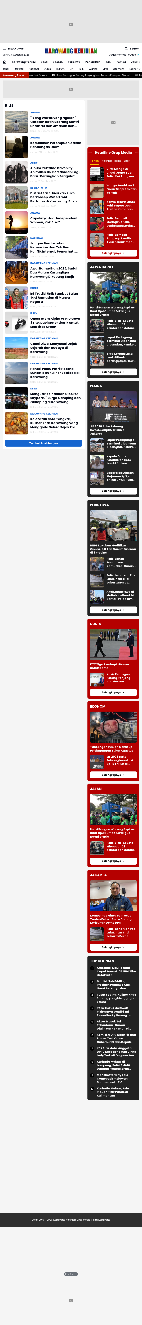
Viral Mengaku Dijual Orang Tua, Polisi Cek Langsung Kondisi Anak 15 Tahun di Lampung (121, 172)
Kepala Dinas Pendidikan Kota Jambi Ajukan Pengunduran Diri (119, 460)
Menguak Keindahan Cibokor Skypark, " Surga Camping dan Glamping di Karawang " (55, 398)
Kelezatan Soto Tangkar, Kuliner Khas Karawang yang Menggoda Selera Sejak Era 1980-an (54, 423)
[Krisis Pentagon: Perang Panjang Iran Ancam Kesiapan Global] (97, 679)
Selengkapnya (111, 253)
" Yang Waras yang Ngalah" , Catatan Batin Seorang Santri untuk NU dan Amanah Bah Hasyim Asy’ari (54, 122)
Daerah (58, 62)
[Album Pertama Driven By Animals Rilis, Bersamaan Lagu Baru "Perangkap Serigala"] (16, 172)
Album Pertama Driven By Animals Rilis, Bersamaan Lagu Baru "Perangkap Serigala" (55, 172)
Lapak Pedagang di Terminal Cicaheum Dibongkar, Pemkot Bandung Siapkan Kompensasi (121, 341)
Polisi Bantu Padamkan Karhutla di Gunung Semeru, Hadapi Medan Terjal (121, 562)
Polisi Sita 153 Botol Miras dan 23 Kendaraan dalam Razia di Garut (120, 324)
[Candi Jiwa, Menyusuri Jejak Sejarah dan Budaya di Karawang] (16, 348)
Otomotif (118, 69)
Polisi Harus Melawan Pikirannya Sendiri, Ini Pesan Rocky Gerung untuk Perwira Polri (116, 1011)
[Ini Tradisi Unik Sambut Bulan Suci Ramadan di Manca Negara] (16, 297)
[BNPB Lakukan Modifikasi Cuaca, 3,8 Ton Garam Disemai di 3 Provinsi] (113, 525)
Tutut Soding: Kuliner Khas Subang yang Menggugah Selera (116, 998)
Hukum (60, 69)
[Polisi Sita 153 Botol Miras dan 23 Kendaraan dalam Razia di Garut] (97, 326)
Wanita (93, 69)
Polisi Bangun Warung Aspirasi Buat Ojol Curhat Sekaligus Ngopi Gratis (112, 311)
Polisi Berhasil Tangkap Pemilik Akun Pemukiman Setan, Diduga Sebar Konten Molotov (119, 238)
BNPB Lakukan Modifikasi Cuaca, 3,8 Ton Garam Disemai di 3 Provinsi (113, 549)
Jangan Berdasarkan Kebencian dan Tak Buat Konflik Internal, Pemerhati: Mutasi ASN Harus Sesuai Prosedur (52, 247)
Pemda (121, 62)
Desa (44, 62)
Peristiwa (74, 62)
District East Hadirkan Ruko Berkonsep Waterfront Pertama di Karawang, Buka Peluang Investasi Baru (53, 197)
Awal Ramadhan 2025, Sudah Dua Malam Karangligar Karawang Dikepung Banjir (54, 272)
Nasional (34, 69)
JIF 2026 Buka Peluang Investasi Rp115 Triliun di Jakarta (107, 430)
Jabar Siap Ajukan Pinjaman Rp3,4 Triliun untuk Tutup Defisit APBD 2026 (120, 476)
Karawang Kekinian (65, 1219)
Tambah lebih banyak (43, 443)
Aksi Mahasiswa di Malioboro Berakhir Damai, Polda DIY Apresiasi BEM (120, 595)
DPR (72, 69)
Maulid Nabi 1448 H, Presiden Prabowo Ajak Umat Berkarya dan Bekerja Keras (114, 985)
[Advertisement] (71, 88)
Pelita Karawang (100, 1219)
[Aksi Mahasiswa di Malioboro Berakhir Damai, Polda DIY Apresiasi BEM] (97, 597)
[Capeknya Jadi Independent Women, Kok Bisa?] (16, 222)
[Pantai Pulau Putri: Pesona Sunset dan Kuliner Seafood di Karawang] (16, 373)
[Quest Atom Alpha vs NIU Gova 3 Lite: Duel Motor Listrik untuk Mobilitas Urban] (16, 323)
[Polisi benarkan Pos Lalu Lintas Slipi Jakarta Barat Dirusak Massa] (97, 580)
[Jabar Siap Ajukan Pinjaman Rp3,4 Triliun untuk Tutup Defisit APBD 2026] (97, 478)
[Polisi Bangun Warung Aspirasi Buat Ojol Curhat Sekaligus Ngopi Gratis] (113, 287)
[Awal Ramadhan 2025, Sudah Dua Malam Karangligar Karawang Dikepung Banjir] (16, 272)
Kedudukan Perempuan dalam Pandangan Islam (55, 145)
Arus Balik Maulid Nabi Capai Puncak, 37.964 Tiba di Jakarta (116, 971)
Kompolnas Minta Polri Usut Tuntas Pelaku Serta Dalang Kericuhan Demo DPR (111, 919)
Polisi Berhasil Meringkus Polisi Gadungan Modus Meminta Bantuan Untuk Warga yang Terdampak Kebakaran (120, 222)
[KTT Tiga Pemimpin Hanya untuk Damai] (113, 644)
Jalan (135, 62)
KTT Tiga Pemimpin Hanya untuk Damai (109, 666)
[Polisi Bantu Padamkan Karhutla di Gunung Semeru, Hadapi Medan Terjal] (97, 564)
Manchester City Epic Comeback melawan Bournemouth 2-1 (112, 1078)
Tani (108, 62)
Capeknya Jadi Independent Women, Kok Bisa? (54, 220)
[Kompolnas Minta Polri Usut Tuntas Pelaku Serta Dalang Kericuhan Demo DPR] (113, 895)
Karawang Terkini (24, 62)
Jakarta (19, 69)
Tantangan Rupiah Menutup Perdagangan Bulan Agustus (111, 749)
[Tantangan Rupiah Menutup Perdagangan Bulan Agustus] (113, 727)
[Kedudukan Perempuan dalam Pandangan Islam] (16, 147)
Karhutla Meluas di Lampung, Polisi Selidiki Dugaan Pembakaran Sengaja (114, 1065)
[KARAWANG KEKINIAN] (71, 51)
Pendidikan (92, 62)
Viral (105, 69)
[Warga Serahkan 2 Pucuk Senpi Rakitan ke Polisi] (97, 191)
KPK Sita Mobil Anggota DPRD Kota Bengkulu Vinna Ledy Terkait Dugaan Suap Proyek (116, 1051)
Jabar (6, 69)
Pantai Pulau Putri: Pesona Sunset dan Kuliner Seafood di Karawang (54, 373)
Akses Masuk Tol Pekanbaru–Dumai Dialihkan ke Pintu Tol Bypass (113, 1025)
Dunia (47, 69)
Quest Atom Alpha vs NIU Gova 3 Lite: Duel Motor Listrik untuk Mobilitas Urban (55, 323)
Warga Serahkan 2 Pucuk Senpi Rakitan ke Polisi (121, 189)
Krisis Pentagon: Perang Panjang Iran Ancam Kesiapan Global (65, 75)
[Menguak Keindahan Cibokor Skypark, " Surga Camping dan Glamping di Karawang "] (16, 398)
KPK (81, 69)
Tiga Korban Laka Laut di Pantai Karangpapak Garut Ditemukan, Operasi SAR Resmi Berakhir (121, 357)
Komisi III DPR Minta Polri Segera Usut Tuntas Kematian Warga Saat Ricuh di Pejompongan (120, 205)
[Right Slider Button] (138, 62)
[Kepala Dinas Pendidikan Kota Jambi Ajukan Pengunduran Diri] (97, 462)
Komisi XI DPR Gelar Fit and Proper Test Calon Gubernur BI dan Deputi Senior (116, 1038)
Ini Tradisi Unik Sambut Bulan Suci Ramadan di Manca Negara (54, 297)
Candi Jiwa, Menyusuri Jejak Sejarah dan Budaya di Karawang (53, 348)
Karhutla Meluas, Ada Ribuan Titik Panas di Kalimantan (113, 1092)
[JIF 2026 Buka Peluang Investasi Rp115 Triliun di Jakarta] (113, 406)
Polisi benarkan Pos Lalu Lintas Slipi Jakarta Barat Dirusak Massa (120, 579)
